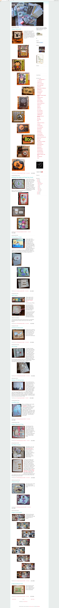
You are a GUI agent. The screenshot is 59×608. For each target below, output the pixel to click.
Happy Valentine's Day (17, 424)
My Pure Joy (39, 138)
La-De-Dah (38, 124)
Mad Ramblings (39, 128)
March (39, 188)
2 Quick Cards (15, 481)
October (39, 182)
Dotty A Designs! (39, 100)
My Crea (29, 300)
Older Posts (32, 599)
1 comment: (29, 231)
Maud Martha (39, 131)
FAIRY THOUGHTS (40, 101)
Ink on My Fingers (39, 110)
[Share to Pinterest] (34, 173)
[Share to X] (13, 232)
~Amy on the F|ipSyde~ (40, 83)
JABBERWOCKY (39, 114)
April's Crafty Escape (40, 85)
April (38, 187)
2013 (38, 181)
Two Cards (14, 346)
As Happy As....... (39, 86)
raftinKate (25, 406)
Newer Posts (14, 599)
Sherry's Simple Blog (40, 144)
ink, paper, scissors (24, 4)
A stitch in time (39, 82)
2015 (38, 179)
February (39, 189)
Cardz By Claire (39, 92)
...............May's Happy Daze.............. (41, 79)
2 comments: (27, 323)
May (38, 186)
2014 (38, 180)
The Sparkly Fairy (39, 156)
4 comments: (28, 580)
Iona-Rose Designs (40, 113)
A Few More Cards (17, 237)
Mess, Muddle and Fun (40, 135)
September (39, 184)
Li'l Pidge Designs (39, 125)
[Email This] (31, 173)
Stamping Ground (39, 148)
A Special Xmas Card (17, 583)
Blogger (39, 606)
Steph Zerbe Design (40, 151)
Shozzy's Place (39, 145)
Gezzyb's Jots (39, 104)
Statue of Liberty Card (18, 380)
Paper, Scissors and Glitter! (41, 141)
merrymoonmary (31, 606)
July (38, 185)
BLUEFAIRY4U (39, 89)
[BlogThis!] (32, 173)
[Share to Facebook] (33, 173)
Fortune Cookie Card (17, 327)
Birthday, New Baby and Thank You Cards (22, 177)
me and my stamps (40, 134)
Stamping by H (39, 147)
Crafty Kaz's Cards (40, 97)
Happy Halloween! (16, 29)
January (39, 190)
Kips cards (38, 118)
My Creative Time (29, 448)
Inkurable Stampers (40, 111)
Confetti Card (15, 402)
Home (23, 599)
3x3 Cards (14, 295)
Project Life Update (17, 512)
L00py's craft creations (40, 122)
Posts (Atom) (25, 601)
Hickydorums (39, 107)
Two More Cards (16, 444)
